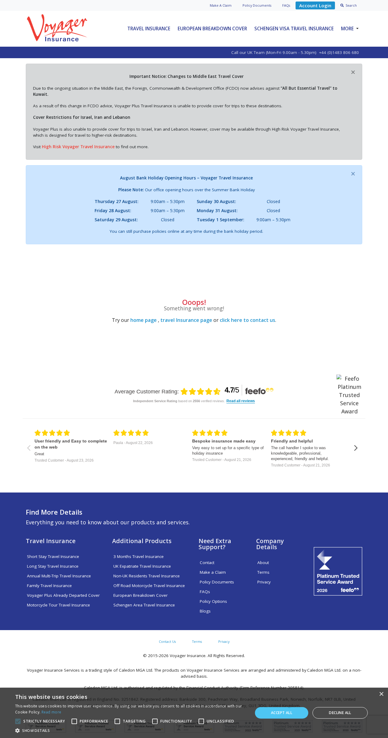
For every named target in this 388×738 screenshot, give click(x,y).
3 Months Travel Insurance (138, 556)
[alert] (194, 713)
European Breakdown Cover (212, 28)
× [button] (381, 694)
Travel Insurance (148, 28)
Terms (263, 572)
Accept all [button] (281, 712)
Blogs (205, 611)
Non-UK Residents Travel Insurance (146, 576)
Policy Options (213, 601)
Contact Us (167, 641)
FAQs (286, 5)
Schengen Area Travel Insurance (144, 605)
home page (143, 320)
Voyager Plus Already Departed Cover (63, 595)
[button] (130, 730)
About (263, 562)
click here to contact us (247, 320)
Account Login (315, 5)
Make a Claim (213, 572)
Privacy (264, 582)
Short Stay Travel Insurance (53, 556)
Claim (221, 5)
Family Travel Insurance (49, 585)
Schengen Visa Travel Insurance (294, 28)
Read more (52, 712)
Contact (207, 562)
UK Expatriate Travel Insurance (142, 566)
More (347, 28)
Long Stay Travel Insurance (53, 566)
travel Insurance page (186, 320)
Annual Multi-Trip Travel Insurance (59, 576)
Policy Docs (256, 5)
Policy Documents (217, 582)
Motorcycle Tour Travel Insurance (58, 605)
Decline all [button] (340, 712)
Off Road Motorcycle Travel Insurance (149, 585)
